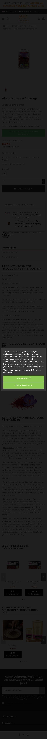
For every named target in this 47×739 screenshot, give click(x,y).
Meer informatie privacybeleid (17, 370)
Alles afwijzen (23, 385)
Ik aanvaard (24, 378)
